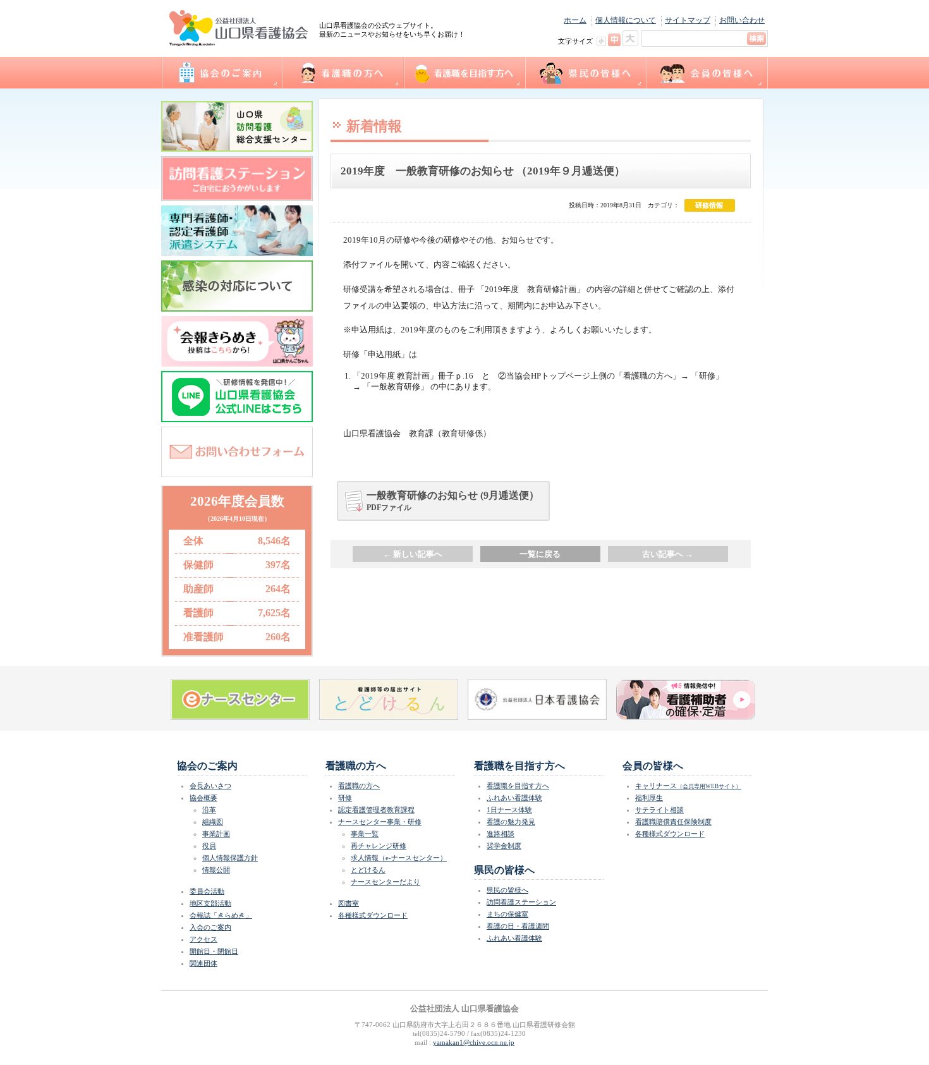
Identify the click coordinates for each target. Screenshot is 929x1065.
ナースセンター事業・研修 (380, 821)
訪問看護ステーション (521, 902)
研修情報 (709, 205)
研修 (345, 797)
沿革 (209, 809)
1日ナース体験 (509, 809)
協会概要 (203, 797)
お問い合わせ (742, 20)
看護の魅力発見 (511, 821)
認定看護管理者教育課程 (376, 809)
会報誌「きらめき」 (221, 915)
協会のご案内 (221, 72)
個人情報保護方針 (230, 857)
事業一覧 (365, 833)
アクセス (203, 939)
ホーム (575, 20)
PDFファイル (453, 501)
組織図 (212, 821)
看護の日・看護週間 (518, 926)
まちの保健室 (507, 914)
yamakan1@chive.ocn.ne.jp (473, 1042)
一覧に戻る (540, 554)
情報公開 (216, 869)
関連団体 (203, 963)
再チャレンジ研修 (378, 845)
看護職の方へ (342, 72)
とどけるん (368, 869)
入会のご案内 (210, 927)
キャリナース (688, 785)
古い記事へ (667, 554)
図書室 (348, 903)
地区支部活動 (210, 903)
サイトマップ (687, 20)
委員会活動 (207, 891)
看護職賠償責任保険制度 (673, 821)
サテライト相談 (659, 809)
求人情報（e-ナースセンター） (399, 857)
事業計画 (216, 833)
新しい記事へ (412, 554)
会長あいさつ (210, 785)
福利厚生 (649, 797)
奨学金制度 (504, 845)
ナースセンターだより (385, 881)
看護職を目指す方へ (464, 72)
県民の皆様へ (585, 72)
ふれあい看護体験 (514, 797)
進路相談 (500, 833)
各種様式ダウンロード (373, 915)
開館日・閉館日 (214, 951)
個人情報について (625, 20)
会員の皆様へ (707, 72)
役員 (209, 845)
